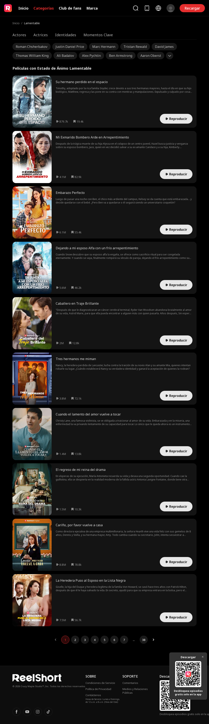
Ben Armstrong (120, 55)
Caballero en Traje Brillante (77, 303)
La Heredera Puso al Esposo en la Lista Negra (91, 580)
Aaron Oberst (150, 55)
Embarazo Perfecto (70, 192)
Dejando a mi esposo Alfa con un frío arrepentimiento (97, 248)
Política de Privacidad (98, 689)
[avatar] (171, 8)
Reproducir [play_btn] (178, 118)
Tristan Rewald (135, 46)
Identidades (65, 34)
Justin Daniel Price (70, 46)
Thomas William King (32, 55)
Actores (19, 34)
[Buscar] (135, 8)
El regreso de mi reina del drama (81, 469)
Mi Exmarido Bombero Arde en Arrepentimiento (92, 137)
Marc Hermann (103, 46)
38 (143, 640)
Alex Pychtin (91, 55)
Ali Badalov (65, 55)
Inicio (23, 8)
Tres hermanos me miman (76, 359)
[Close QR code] (202, 656)
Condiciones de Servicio (100, 683)
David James (164, 46)
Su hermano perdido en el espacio (82, 82)
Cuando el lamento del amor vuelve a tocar (88, 414)
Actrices (40, 34)
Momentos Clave (98, 34)
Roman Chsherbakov (31, 46)
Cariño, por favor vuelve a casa (79, 525)
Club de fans (70, 8)
